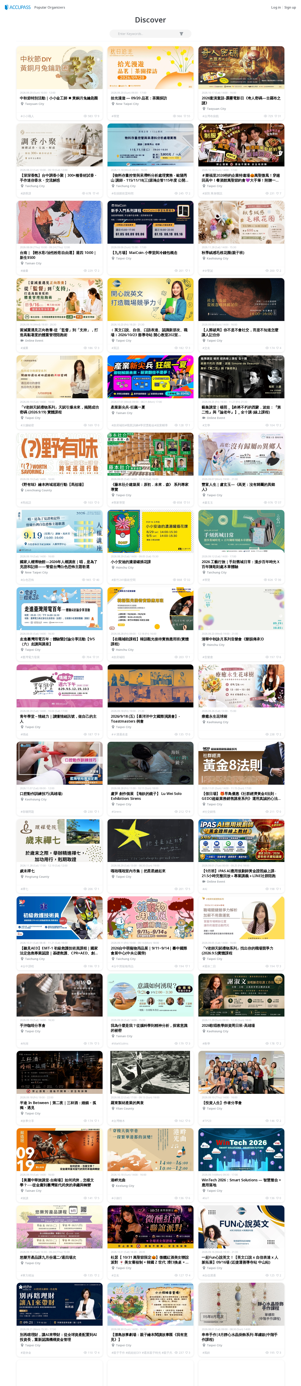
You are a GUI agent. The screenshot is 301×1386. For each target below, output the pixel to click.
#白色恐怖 (27, 580)
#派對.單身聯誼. (213, 193)
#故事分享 (27, 1121)
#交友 (206, 348)
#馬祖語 (26, 502)
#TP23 (207, 1121)
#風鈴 (206, 1353)
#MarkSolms (120, 1043)
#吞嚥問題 (27, 812)
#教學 (206, 1043)
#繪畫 (24, 271)
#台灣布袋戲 (211, 116)
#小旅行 (117, 1198)
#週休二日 (209, 966)
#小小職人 (27, 116)
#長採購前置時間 (123, 193)
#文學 (206, 425)
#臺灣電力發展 (30, 657)
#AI (205, 889)
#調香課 (26, 193)
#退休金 (26, 1353)
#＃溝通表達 (120, 734)
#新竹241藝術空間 (124, 580)
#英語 (115, 348)
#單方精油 (27, 1275)
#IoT (206, 1198)
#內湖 (24, 1043)
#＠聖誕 (208, 271)
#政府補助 (118, 657)
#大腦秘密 (27, 425)
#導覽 (115, 116)
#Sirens (116, 812)
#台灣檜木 (118, 1121)
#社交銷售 (209, 812)
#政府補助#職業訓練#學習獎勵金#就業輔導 (140, 425)
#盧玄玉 (208, 502)
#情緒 (24, 734)
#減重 (24, 348)
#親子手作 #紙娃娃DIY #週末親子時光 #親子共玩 (143, 1353)
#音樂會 (208, 657)
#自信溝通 (209, 1275)
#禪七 (24, 889)
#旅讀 (24, 1198)
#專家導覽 (118, 502)
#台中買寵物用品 (123, 966)
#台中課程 (27, 966)
